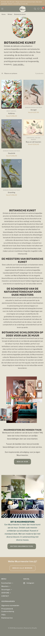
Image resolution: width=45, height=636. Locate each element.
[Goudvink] (11, 133)
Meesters (5, 586)
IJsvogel (34, 110)
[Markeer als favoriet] (19, 82)
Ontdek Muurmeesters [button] (21, 546)
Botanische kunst (20, 14)
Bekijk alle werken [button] (22, 568)
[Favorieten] (38, 8)
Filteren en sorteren (10, 73)
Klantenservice (7, 618)
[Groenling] (11, 173)
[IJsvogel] (33, 92)
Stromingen (5, 590)
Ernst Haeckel (11, 111)
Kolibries (11, 113)
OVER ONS (5, 593)
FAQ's (3, 615)
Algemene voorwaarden (10, 605)
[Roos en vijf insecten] (33, 127)
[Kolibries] (11, 94)
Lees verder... (18, 64)
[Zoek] (35, 9)
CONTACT (5, 596)
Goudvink (11, 153)
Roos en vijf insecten (33, 142)
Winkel (10, 14)
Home (4, 14)
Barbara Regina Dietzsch (33, 107)
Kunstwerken (6, 583)
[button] (22, 461)
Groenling (11, 192)
